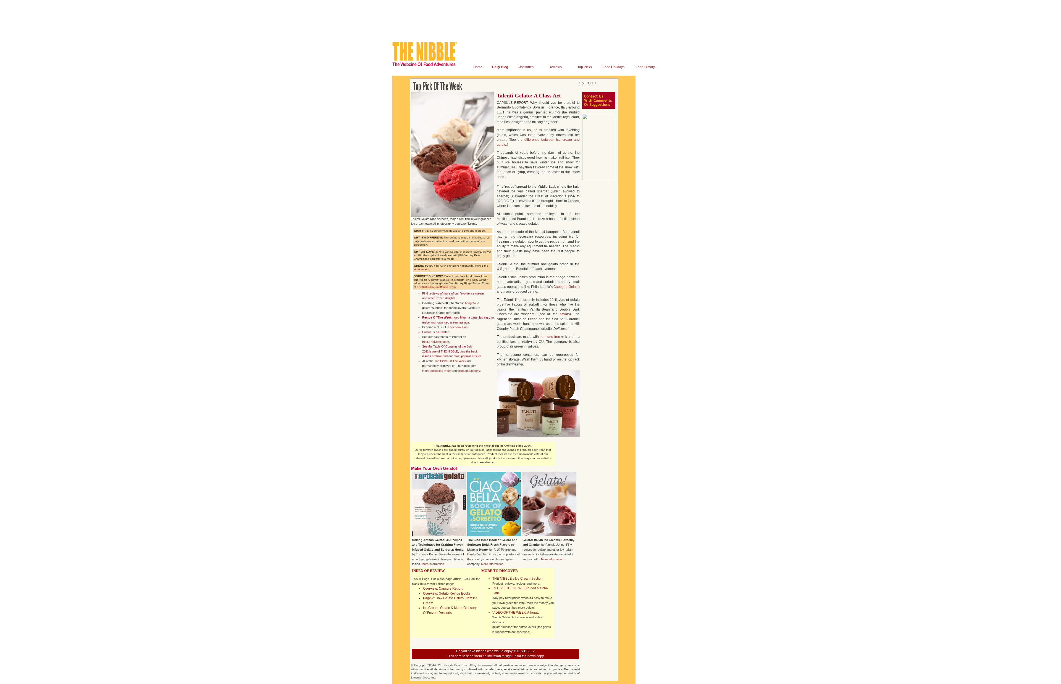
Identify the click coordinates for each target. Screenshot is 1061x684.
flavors (565, 314)
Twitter (444, 332)
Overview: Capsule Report (443, 588)
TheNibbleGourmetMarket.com (436, 286)
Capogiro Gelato (565, 287)
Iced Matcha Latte (465, 317)
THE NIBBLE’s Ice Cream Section (517, 578)
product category (469, 370)
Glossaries (526, 67)
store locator (421, 269)
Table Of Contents (445, 346)
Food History (645, 67)
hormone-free (550, 337)
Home (477, 67)
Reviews (555, 67)
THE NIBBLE (449, 351)
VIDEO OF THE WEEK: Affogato (516, 612)
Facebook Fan (458, 327)
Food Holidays (613, 67)
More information (433, 564)
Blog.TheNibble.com (435, 341)
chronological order (438, 370)
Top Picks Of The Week (450, 361)
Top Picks (584, 67)
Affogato (470, 303)
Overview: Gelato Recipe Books (447, 593)
